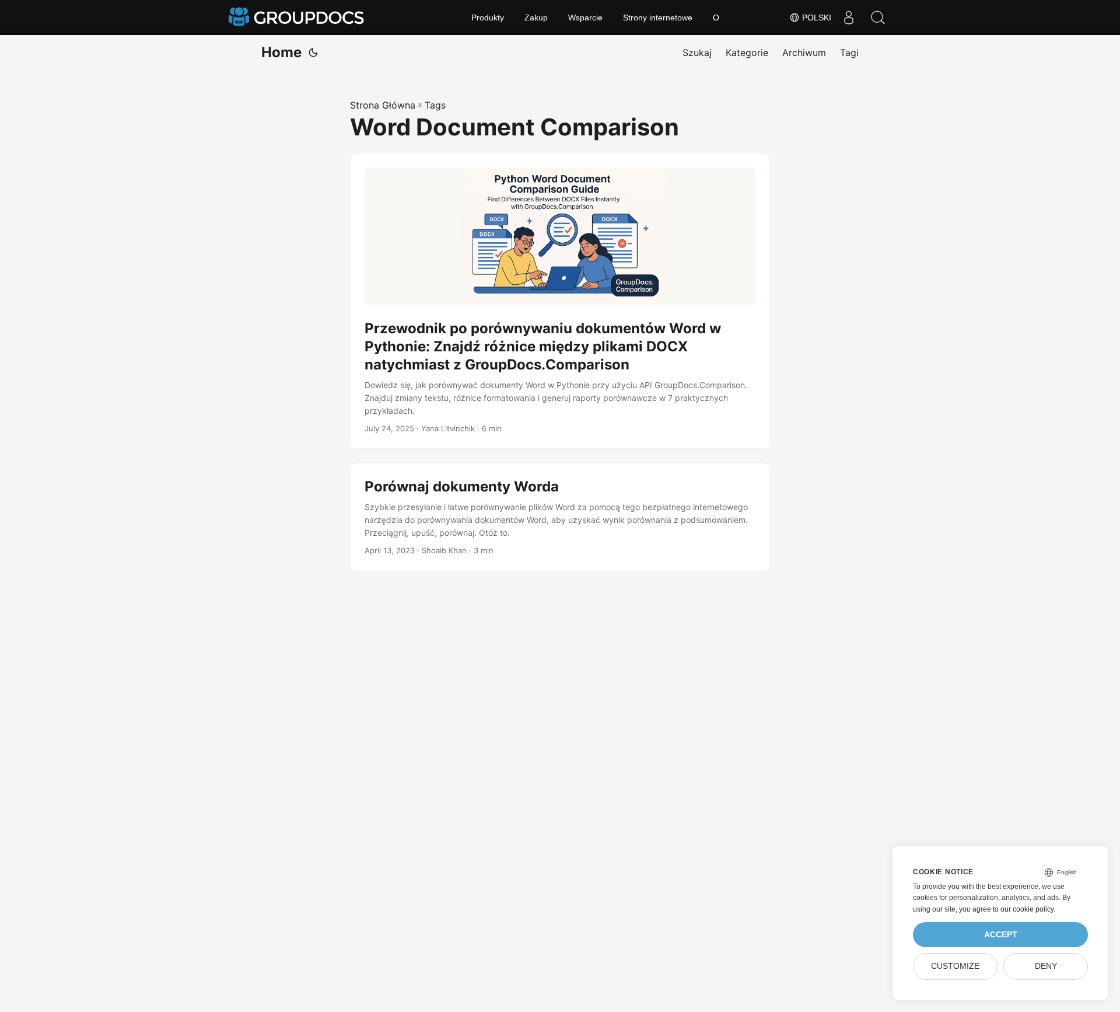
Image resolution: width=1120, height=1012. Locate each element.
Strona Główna (382, 105)
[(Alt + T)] (313, 52)
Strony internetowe (657, 17)
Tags (435, 105)
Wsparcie (585, 17)
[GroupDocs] (298, 17)
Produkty (487, 17)
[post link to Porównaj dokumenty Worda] (560, 516)
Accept (1000, 934)
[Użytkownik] (848, 17)
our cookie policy (1027, 909)
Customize (955, 966)
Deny (1046, 966)
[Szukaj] (877, 17)
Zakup (536, 17)
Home (281, 52)
